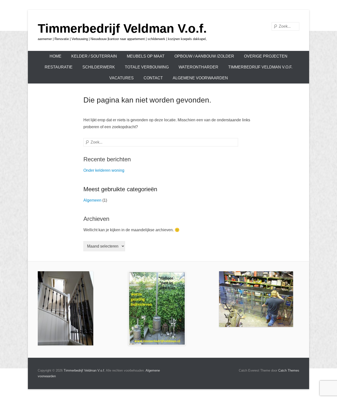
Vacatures (121, 78)
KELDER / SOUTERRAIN (94, 56)
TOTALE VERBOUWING (147, 67)
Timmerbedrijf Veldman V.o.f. (122, 28)
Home (55, 56)
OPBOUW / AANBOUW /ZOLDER (204, 56)
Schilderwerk (98, 67)
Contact (153, 78)
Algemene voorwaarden (200, 78)
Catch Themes (288, 370)
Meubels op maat (146, 56)
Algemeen (92, 200)
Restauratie (59, 67)
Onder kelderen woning (103, 170)
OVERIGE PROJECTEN (265, 56)
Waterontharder (198, 67)
